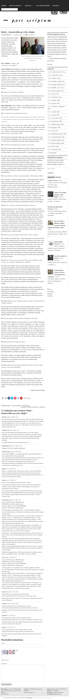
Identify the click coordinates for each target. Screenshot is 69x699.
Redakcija (28, 5)
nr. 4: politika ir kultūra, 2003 (56, 140)
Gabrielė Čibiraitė (6, 35)
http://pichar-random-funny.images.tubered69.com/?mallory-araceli (18, 631)
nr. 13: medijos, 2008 (54, 112)
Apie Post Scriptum (15, 5)
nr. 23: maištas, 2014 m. (55, 78)
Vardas (2, 643)
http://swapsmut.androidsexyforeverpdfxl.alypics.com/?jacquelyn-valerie (19, 596)
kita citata (49, 64)
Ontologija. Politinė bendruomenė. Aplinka (32, 407)
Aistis (3, 557)
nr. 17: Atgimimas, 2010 (55, 97)
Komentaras (4, 663)
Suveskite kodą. (5, 660)
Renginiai (55, 5)
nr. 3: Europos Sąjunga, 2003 (56, 143)
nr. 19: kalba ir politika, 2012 (56, 91)
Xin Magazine (14, 697)
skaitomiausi (51, 177)
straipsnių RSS (21, 697)
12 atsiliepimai (30, 35)
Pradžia (3, 5)
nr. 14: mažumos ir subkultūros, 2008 (56, 108)
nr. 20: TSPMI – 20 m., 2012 (56, 87)
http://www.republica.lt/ (29, 692)
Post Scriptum (7, 697)
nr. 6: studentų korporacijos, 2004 (57, 134)
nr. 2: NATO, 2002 (54, 146)
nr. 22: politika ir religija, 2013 (57, 81)
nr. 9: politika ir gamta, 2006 (18, 35)
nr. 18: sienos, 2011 (54, 94)
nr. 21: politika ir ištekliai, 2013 (57, 84)
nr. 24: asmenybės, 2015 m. (56, 75)
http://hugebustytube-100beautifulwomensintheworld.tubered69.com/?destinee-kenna (22, 619)
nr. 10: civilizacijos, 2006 (55, 121)
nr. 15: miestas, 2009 (54, 103)
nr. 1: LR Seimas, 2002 (55, 149)
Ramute (4, 469)
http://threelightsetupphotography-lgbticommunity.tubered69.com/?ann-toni (20, 608)
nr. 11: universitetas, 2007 (55, 118)
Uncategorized (52, 152)
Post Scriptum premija (43, 5)
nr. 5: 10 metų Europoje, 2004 (56, 137)
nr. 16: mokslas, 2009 (54, 100)
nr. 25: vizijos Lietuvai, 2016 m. (57, 72)
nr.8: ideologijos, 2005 (54, 127)
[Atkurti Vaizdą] (17, 651)
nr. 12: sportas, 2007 (54, 115)
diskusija (58, 177)
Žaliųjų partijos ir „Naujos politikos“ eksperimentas (15, 405)
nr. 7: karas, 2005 (53, 131)
